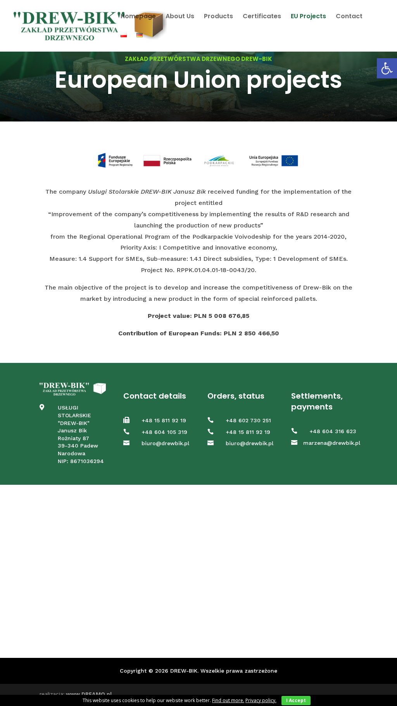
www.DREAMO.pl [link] (89, 694)
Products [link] (218, 17)
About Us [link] (180, 17)
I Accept (296, 700)
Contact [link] (349, 17)
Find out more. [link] (228, 700)
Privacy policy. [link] (260, 700)
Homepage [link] (138, 17)
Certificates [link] (262, 17)
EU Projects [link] (308, 17)
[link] (387, 68)
